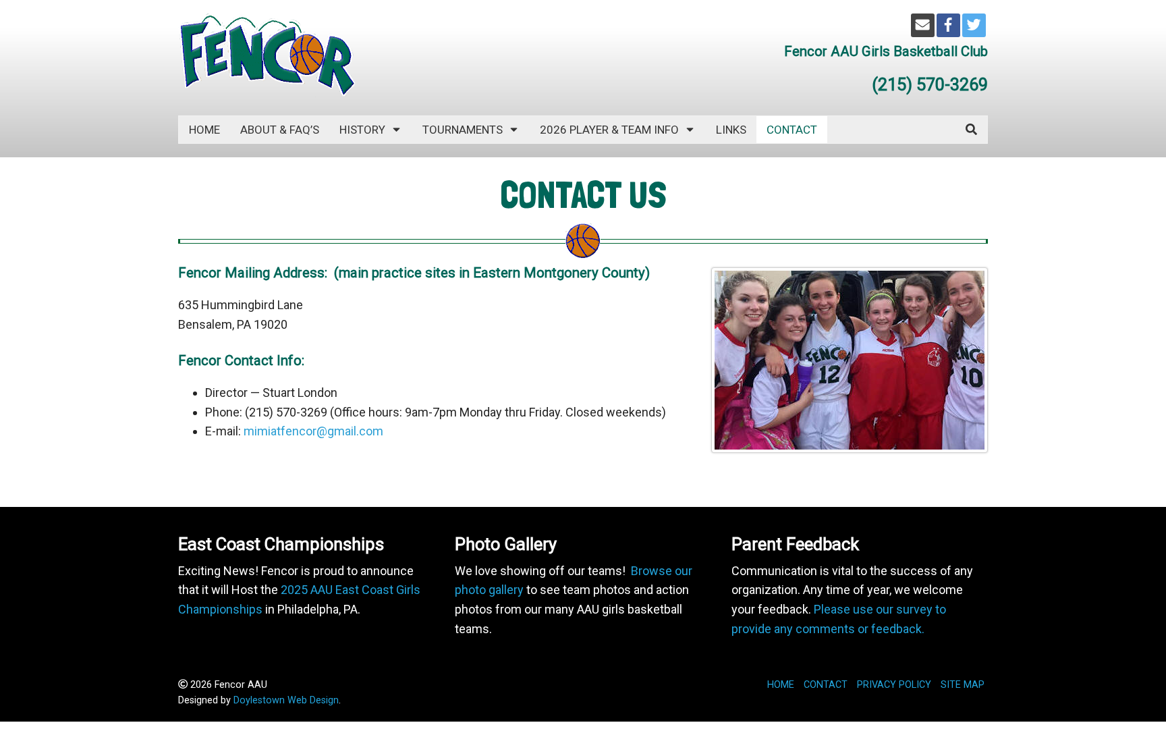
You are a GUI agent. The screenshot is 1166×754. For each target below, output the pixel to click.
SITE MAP (962, 685)
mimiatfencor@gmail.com (313, 431)
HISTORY (362, 129)
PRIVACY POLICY (894, 685)
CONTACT (792, 129)
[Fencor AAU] (267, 54)
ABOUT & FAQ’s (279, 129)
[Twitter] (974, 25)
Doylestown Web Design (286, 700)
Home (204, 129)
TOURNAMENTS (462, 129)
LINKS (731, 129)
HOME (780, 685)
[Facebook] (948, 25)
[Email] (923, 25)
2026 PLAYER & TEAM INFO (609, 129)
